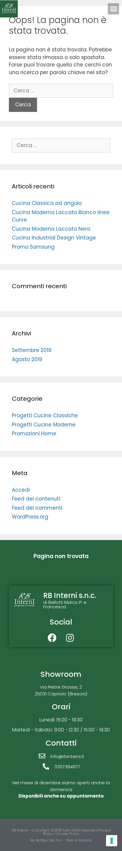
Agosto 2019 (27, 359)
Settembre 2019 (32, 350)
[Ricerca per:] (61, 90)
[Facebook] (52, 638)
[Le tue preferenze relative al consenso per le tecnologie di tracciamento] (111, 840)
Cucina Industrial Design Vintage (54, 237)
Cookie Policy (67, 833)
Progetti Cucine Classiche (45, 415)
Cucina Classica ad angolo (47, 203)
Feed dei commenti (37, 507)
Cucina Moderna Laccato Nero (51, 228)
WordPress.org (30, 516)
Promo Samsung (33, 246)
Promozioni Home (34, 433)
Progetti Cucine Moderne (44, 424)
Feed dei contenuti (36, 498)
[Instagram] (70, 638)
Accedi (21, 489)
